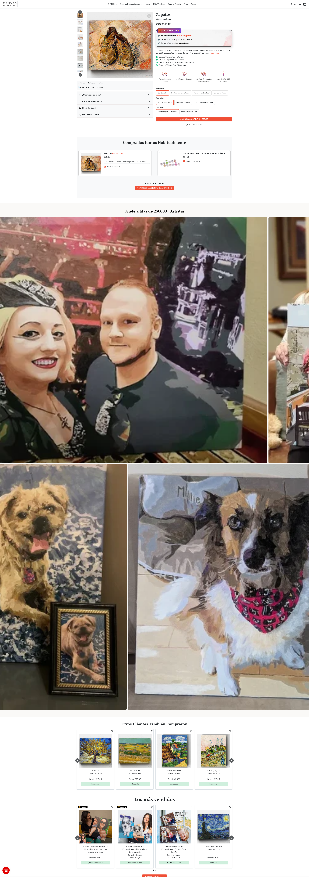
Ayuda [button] (193, 4)
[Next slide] (80, 75)
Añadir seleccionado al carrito (154, 188)
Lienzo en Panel (220, 93)
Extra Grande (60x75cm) (204, 102)
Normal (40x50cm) (165, 102)
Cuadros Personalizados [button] (130, 4)
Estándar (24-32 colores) (167, 112)
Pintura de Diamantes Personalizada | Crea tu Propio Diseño (174, 849)
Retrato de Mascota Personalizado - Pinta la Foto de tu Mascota (134, 849)
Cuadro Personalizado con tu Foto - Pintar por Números (95, 848)
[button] (290, 4)
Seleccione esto (113, 166)
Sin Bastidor (162, 93)
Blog (186, 4)
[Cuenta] (295, 4)
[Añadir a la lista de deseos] (112, 731)
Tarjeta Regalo (174, 4)
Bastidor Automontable (180, 93)
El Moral (95, 770)
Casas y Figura (213, 770)
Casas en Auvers (174, 770)
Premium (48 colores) (189, 112)
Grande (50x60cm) (183, 102)
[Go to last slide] (80, 12)
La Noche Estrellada (213, 846)
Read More (214, 53)
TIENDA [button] (112, 4)
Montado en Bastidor (202, 93)
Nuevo (147, 4)
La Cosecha (135, 770)
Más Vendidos (159, 4)
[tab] (153, 870)
